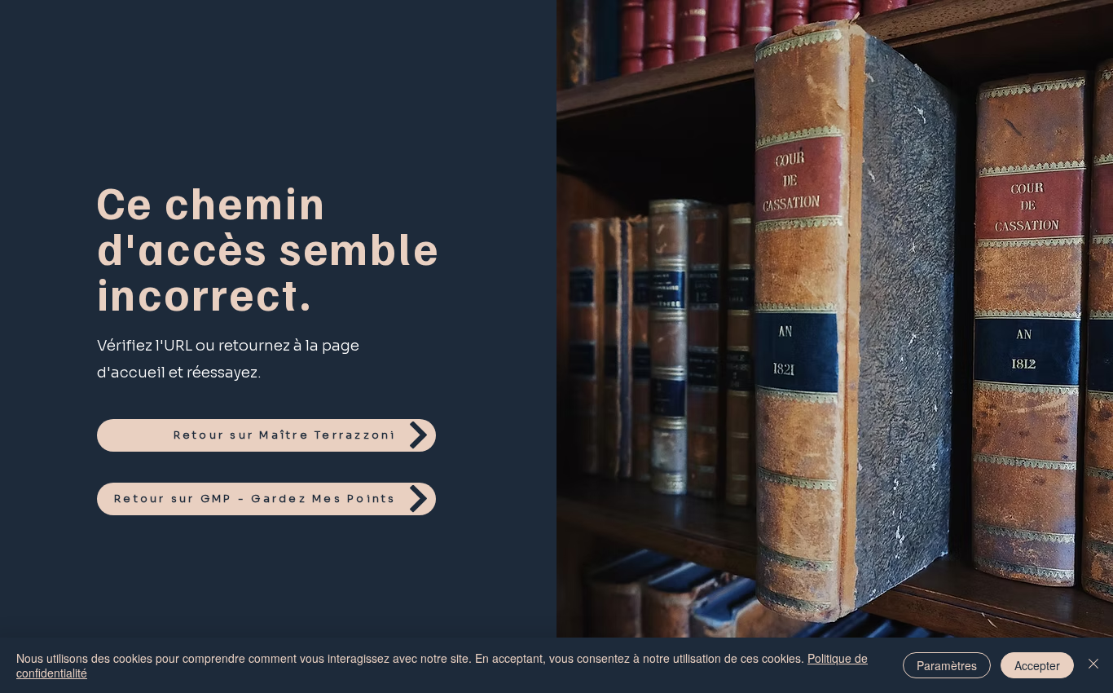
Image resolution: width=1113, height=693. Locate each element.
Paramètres (947, 665)
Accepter (1037, 665)
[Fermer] (1093, 665)
